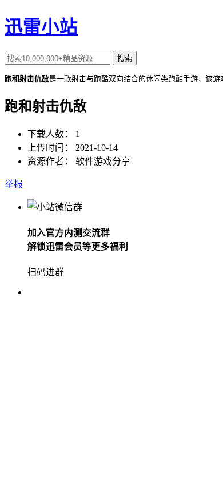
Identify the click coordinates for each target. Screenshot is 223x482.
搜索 (124, 58)
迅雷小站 (41, 27)
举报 (14, 184)
